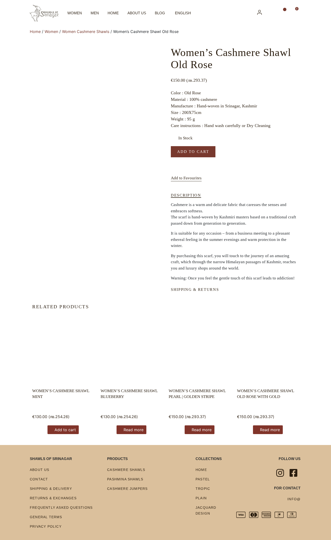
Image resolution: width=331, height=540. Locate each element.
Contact (39, 479)
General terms (46, 517)
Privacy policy (46, 526)
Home (113, 13)
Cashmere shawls (126, 470)
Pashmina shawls (125, 479)
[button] (186, 178)
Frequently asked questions (61, 507)
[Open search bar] (272, 13)
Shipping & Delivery (51, 489)
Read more (133, 429)
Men (95, 13)
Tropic (203, 489)
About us (136, 13)
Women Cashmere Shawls (85, 31)
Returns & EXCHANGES (53, 498)
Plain (201, 498)
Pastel (203, 479)
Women (74, 13)
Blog (160, 13)
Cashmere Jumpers (127, 489)
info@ (293, 499)
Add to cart (193, 152)
